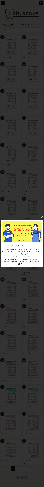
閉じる (42, 217)
